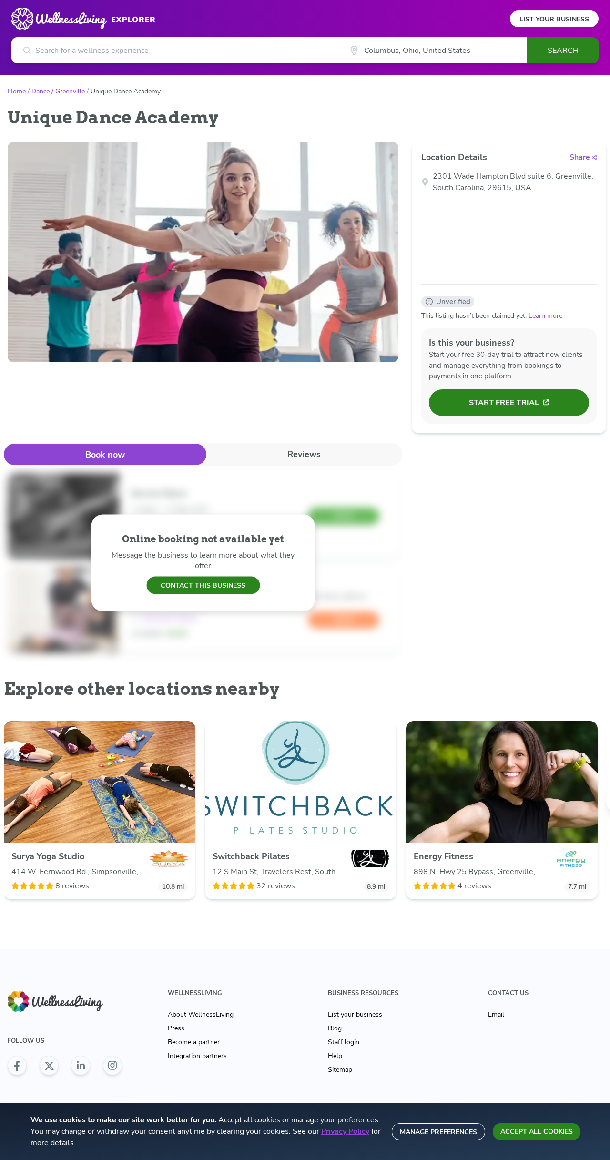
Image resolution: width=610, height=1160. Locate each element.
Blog (335, 1028)
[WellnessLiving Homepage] (65, 1001)
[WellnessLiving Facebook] (17, 1066)
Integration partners (197, 1055)
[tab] (105, 454)
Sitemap (340, 1069)
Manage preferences (438, 1132)
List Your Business (554, 19)
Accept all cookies (536, 1131)
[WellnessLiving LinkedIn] (80, 1066)
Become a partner (194, 1042)
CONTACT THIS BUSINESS (203, 585)
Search (563, 50)
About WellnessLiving (201, 1014)
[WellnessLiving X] (49, 1066)
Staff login (343, 1042)
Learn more (545, 315)
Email (496, 1014)
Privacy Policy (345, 1131)
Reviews (304, 454)
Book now (105, 454)
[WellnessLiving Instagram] (112, 1066)
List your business (355, 1014)
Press (176, 1028)
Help (335, 1055)
